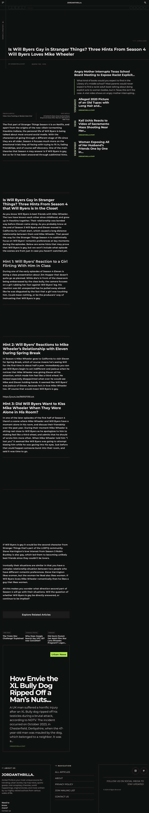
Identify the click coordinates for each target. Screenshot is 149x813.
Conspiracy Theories (2, 32)
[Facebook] (14, 607)
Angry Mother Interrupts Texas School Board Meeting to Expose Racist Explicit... (104, 73)
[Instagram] (135, 770)
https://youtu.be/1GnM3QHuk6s (14, 494)
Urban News (6, 632)
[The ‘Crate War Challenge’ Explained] (14, 624)
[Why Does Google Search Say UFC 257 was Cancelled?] (36, 624)
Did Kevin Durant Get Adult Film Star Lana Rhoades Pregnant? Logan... (57, 639)
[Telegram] (47, 607)
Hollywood (51, 632)
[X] (19, 607)
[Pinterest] (25, 607)
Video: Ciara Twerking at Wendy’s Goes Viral (17, 116)
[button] (145, 3)
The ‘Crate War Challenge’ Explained (13, 637)
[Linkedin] (30, 607)
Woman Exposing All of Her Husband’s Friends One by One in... (94, 147)
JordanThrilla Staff (18, 64)
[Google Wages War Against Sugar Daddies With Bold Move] (141, 7)
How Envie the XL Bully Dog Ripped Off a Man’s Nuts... (34, 689)
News (75, 124)
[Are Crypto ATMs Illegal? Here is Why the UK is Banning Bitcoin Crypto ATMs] (145, 7)
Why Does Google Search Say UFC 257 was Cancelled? (35, 638)
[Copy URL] (58, 607)
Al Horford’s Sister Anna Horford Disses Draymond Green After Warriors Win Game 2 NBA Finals (55, 117)
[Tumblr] (41, 607)
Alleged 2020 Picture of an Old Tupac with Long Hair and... (94, 102)
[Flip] (52, 607)
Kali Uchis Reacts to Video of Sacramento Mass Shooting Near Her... (94, 125)
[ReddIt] (36, 607)
